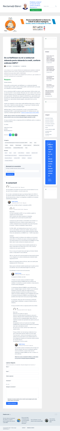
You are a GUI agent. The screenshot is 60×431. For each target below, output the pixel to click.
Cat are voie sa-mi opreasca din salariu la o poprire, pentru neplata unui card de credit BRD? (50, 58)
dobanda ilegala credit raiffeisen (11, 155)
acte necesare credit (49, 125)
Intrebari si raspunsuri (27, 145)
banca (31, 142)
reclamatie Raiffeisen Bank (18, 147)
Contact (23, 427)
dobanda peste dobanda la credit (25, 155)
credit (15, 152)
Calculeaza (8, 380)
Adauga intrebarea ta (35, 10)
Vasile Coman (14, 201)
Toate (26, 147)
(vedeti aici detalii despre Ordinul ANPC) (30, 112)
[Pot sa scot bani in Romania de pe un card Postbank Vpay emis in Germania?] (18, 420)
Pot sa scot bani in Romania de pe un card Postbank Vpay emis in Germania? (25, 420)
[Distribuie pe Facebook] (10, 135)
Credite (6, 145)
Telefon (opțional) (9, 376)
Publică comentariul (12, 403)
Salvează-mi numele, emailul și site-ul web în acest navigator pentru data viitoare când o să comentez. (22, 400)
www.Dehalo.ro (6, 429)
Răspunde (22, 187)
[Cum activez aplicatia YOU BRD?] (46, 420)
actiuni (46, 127)
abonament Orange (49, 118)
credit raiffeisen (21, 152)
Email (7, 371)
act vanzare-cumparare (49, 123)
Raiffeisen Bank (36, 145)
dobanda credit (34, 152)
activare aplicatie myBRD (50, 129)
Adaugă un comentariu (11, 386)
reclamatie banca (8, 147)
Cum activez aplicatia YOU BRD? (52, 420)
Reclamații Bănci (12, 6)
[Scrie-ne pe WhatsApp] (13, 135)
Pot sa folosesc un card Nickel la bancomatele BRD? (50, 77)
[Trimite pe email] (16, 135)
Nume (7, 366)
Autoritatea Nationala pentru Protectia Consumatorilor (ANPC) (16, 142)
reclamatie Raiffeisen (9, 160)
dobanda (11, 145)
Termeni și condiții (30, 427)
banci (35, 142)
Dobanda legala (18, 145)
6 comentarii (23, 66)
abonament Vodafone (49, 119)
